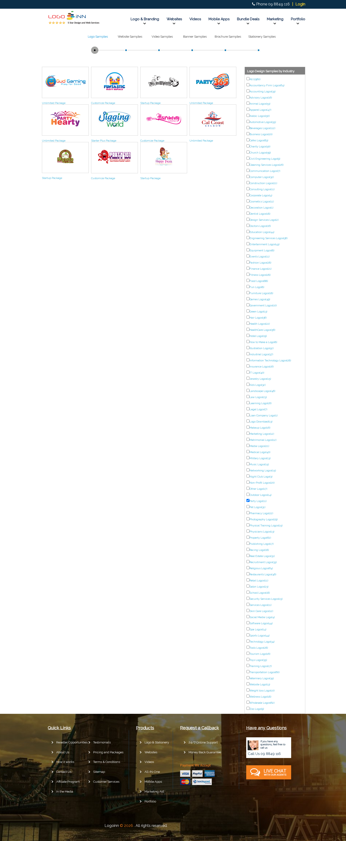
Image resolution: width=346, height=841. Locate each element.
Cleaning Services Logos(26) (266, 164)
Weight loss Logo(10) (261, 690)
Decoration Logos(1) (261, 207)
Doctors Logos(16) (260, 226)
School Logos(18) (259, 592)
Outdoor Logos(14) (260, 495)
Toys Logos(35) (258, 660)
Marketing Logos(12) (261, 433)
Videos (195, 19)
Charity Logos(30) (259, 146)
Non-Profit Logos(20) (261, 482)
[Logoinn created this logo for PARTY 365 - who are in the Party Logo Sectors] (213, 92)
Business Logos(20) (260, 134)
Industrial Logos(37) (261, 354)
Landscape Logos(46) (262, 391)
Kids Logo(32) (257, 385)
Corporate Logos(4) (260, 195)
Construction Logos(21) (263, 183)
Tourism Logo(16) (259, 653)
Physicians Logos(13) (261, 531)
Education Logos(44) (261, 232)
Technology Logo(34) (261, 641)
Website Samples (130, 36)
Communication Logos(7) (264, 171)
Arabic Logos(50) (259, 116)
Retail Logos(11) (258, 580)
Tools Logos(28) (258, 647)
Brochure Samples (228, 36)
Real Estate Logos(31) (262, 556)
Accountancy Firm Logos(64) (266, 85)
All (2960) (254, 79)
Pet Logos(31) (257, 507)
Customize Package (103, 103)
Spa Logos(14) (257, 629)
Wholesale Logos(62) (261, 702)
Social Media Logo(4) (262, 617)
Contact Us (63, 772)
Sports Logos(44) (259, 635)
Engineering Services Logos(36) (268, 238)
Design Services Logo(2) (263, 219)
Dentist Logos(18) (259, 213)
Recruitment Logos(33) (263, 562)
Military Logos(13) (259, 458)
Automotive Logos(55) (262, 122)
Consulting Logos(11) (261, 189)
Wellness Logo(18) (260, 696)
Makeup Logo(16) (259, 427)
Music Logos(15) (259, 464)
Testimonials (102, 742)
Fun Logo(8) (256, 287)
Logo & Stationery (157, 742)
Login (300, 4)
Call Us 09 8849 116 (264, 754)
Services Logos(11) (260, 605)
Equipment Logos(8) (261, 250)
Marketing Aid (154, 791)
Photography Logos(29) (263, 519)
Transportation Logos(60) (264, 672)
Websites (174, 19)
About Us (62, 752)
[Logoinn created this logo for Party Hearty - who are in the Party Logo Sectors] (65, 130)
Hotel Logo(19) (258, 336)
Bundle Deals (248, 19)
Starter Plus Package (103, 140)
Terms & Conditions (106, 762)
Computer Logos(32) (261, 177)
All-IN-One (152, 772)
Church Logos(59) (260, 152)
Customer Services (106, 781)
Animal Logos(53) (259, 103)
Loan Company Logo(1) (263, 415)
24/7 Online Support (203, 742)
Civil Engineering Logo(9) (264, 158)
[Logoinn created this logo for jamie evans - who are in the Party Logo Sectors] (114, 92)
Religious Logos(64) (261, 568)
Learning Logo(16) (260, 403)
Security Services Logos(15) (265, 598)
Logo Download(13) (260, 421)
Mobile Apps (219, 19)
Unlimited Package (53, 103)
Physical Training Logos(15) (265, 525)
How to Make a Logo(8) (263, 342)
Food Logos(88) (258, 281)
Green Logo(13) (258, 311)
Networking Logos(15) (262, 470)
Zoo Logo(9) (256, 709)
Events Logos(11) (259, 256)
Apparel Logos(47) (260, 109)
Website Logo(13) (259, 684)
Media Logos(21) (259, 446)
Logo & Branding (145, 19)
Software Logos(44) (261, 623)
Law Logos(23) (258, 397)
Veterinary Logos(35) (261, 678)
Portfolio (298, 19)
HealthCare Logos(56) (262, 330)
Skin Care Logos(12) (261, 611)
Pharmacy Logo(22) (261, 513)
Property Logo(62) (260, 537)
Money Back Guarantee (205, 752)
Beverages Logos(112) (262, 128)
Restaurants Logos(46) (262, 574)
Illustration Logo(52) (261, 348)
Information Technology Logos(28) (270, 360)
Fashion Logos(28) (260, 262)
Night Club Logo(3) (260, 476)
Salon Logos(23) (258, 586)
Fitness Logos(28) (259, 274)
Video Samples (162, 36)
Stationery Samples (262, 36)
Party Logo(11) (257, 501)
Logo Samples (98, 36)
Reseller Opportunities (72, 742)
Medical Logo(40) (259, 452)
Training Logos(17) (260, 666)
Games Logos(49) (259, 299)
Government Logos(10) (263, 305)
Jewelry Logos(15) (260, 378)
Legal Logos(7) (258, 409)
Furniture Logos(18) (261, 293)
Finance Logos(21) (260, 268)
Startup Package (150, 103)
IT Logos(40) (256, 372)
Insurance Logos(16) (261, 366)
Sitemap (99, 772)
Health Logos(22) (259, 323)
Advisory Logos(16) (260, 97)
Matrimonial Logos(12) (262, 440)
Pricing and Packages (108, 752)
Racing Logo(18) (259, 550)
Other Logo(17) (258, 488)
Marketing (275, 19)
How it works (65, 762)
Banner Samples (195, 36)
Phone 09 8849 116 (273, 4)
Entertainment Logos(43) (264, 244)
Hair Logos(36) (257, 317)
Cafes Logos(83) (258, 140)
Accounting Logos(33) (262, 91)
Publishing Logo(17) (261, 543)
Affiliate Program (68, 781)
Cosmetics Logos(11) (261, 201)
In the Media (64, 791)
